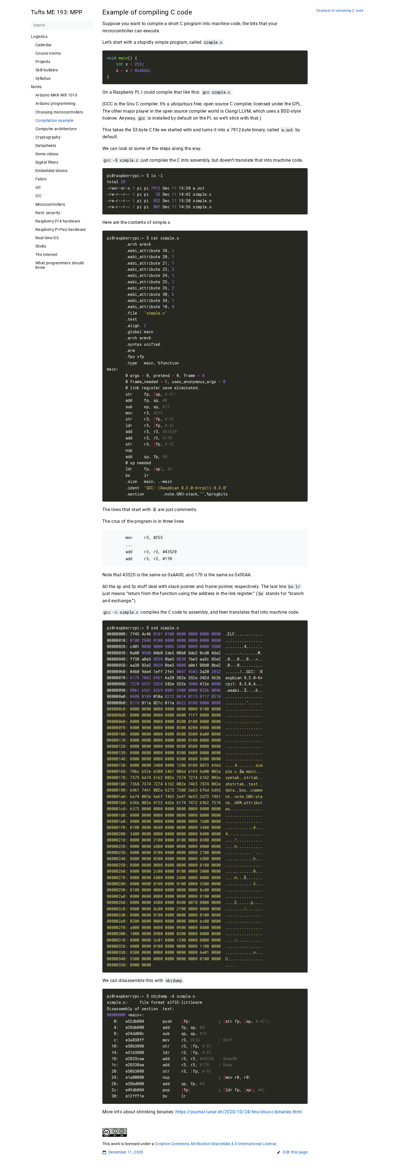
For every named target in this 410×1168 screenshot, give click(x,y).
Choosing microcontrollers (59, 112)
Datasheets (45, 145)
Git (38, 187)
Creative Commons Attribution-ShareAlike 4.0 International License (215, 1144)
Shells (40, 246)
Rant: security (48, 213)
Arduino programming (55, 103)
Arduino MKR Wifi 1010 (56, 95)
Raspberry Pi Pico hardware (60, 229)
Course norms (48, 53)
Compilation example (54, 120)
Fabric (41, 179)
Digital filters (46, 162)
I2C (38, 196)
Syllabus (43, 78)
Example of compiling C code (340, 11)
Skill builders (46, 70)
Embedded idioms (51, 170)
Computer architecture (55, 129)
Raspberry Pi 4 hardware (57, 221)
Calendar (43, 45)
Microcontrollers (50, 204)
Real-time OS (47, 238)
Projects (42, 61)
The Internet (46, 254)
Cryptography (48, 137)
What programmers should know (59, 265)
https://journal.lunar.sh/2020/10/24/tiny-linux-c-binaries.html (238, 1111)
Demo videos (47, 154)
